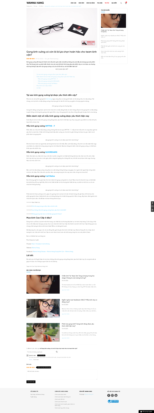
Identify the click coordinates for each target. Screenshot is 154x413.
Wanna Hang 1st (89, 394)
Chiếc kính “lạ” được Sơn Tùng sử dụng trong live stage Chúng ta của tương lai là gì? (78, 277)
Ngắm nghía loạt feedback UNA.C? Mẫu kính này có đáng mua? (79, 301)
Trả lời (30, 359)
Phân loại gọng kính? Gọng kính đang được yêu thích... (113, 41)
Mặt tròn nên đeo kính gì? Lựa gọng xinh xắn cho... (113, 57)
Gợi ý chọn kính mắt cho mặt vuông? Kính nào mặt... (112, 52)
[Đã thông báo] (117, 401)
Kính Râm (81, 3)
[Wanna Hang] (35, 2)
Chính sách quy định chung (62, 408)
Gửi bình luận (30, 381)
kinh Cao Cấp (33, 266)
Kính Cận (73, 3)
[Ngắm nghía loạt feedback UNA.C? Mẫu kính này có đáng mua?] (43, 308)
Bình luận (28, 364)
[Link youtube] (152, 203)
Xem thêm (66, 290)
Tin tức (107, 3)
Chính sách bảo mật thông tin (63, 397)
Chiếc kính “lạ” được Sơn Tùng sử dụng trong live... (112, 31)
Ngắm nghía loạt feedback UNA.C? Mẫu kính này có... (113, 36)
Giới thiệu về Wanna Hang (37, 394)
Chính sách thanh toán (61, 401)
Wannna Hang (41, 266)
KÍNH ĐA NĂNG (90, 3)
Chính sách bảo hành (60, 394)
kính (47, 266)
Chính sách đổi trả (59, 399)
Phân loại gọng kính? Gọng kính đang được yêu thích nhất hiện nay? (78, 325)
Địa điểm (114, 3)
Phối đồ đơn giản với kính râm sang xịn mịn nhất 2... (113, 47)
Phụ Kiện (99, 3)
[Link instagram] (152, 206)
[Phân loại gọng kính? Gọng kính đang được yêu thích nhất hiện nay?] (43, 332)
